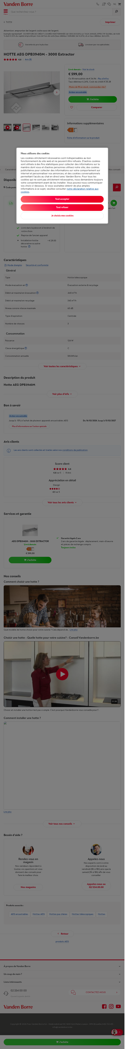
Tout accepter (62, 199)
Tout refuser (62, 207)
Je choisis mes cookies (62, 215)
